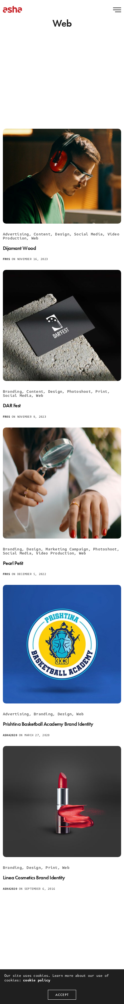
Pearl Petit (13, 563)
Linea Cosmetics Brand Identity (34, 877)
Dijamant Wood (19, 248)
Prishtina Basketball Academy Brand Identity (48, 724)
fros (6, 259)
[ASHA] (12, 9)
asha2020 (10, 735)
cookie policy (36, 980)
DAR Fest (12, 405)
